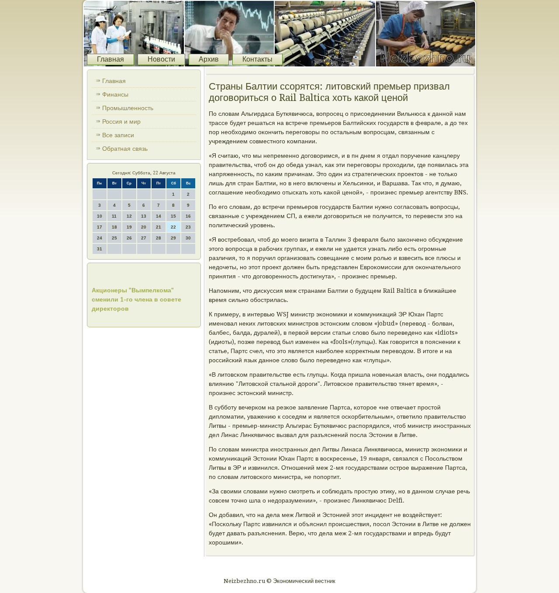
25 (114, 238)
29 (173, 238)
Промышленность (127, 107)
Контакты (257, 59)
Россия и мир (121, 121)
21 (158, 227)
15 (173, 216)
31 (99, 248)
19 (129, 227)
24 (99, 238)
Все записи (118, 135)
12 (129, 216)
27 (143, 238)
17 (99, 227)
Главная (110, 59)
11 (114, 216)
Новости (161, 59)
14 (158, 216)
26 (129, 238)
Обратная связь (125, 148)
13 (143, 216)
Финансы (115, 94)
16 (188, 216)
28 (158, 238)
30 (188, 238)
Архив (209, 59)
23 (188, 227)
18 (114, 227)
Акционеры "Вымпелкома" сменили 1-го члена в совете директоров (136, 299)
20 (143, 227)
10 (99, 216)
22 (173, 227)
